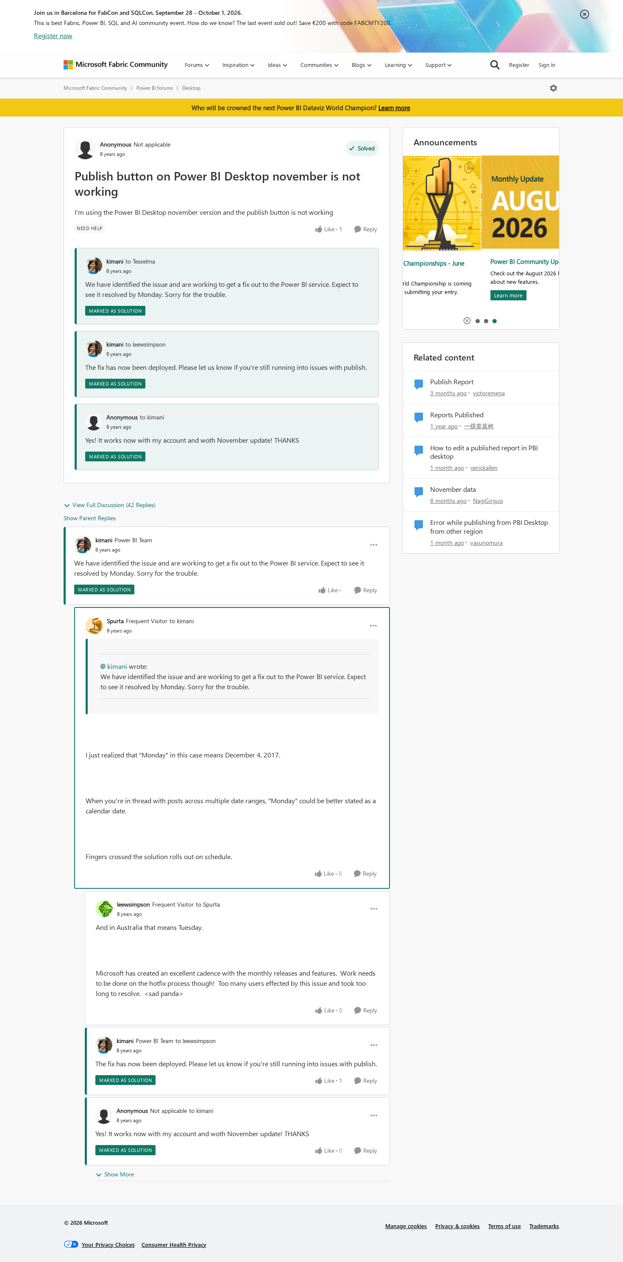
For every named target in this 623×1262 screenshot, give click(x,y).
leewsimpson (133, 904)
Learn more (394, 107)
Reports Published (457, 414)
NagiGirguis (488, 500)
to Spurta (208, 904)
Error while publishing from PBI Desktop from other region (489, 526)
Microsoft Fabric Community (95, 88)
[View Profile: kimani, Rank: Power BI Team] (82, 544)
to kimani (152, 417)
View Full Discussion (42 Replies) (114, 505)
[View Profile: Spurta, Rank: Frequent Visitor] (94, 625)
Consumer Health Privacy (174, 1244)
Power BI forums (154, 88)
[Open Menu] (553, 88)
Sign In (547, 64)
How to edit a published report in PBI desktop (484, 452)
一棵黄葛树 (479, 426)
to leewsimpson (145, 344)
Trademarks (544, 1225)
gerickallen (484, 467)
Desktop (191, 88)
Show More (119, 1174)
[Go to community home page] (116, 64)
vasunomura (486, 542)
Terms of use (504, 1225)
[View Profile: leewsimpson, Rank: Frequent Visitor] (104, 908)
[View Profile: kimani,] (93, 265)
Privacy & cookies (457, 1225)
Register (519, 64)
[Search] (495, 65)
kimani (114, 261)
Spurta (115, 621)
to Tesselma (140, 261)
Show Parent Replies (90, 518)
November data (453, 489)
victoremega (489, 393)
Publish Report (451, 381)
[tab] (477, 320)
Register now (53, 35)
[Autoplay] (467, 320)
